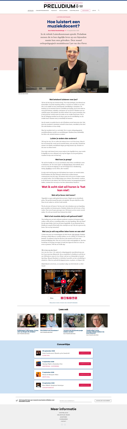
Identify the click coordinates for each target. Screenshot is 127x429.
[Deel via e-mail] (65, 298)
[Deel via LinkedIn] (73, 298)
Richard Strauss (68, 164)
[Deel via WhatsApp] (62, 298)
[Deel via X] (76, 298)
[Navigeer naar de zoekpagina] (98, 10)
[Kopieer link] (67, 298)
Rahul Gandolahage (57, 30)
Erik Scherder (75, 234)
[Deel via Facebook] (70, 298)
